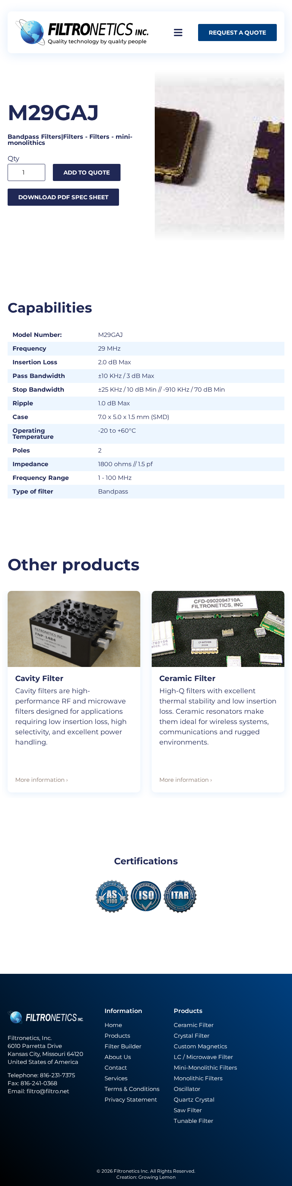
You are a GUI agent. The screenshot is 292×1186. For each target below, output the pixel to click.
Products (117, 1035)
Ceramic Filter (187, 678)
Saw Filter (188, 1110)
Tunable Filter (193, 1120)
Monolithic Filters (198, 1078)
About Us (118, 1057)
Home (113, 1025)
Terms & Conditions (132, 1088)
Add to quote (86, 172)
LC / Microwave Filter (203, 1057)
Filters (99, 136)
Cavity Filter (39, 678)
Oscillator (187, 1088)
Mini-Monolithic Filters (205, 1067)
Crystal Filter (191, 1035)
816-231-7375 (58, 1075)
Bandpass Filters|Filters (45, 136)
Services (116, 1078)
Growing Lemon (157, 1177)
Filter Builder (123, 1046)
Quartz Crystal (194, 1099)
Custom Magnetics (200, 1046)
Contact (116, 1067)
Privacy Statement (131, 1099)
